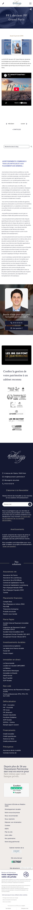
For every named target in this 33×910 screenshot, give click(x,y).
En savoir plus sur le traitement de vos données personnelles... (16, 518)
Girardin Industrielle (9, 715)
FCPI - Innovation (9, 705)
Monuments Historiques (11, 670)
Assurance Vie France (10, 575)
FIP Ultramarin (7, 712)
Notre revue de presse (12, 812)
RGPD (7, 829)
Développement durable (13, 809)
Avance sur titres (8, 739)
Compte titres (7, 601)
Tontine (5, 592)
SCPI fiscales (7, 680)
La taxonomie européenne (11, 646)
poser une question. (9, 546)
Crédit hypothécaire (9, 736)
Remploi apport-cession (11, 725)
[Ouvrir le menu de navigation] (30, 3)
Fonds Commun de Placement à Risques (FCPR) (16, 690)
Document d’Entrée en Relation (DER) (15, 805)
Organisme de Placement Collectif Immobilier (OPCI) (14, 628)
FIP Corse (6, 710)
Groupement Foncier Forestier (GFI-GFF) (16, 634)
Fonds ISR (6, 651)
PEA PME (6, 606)
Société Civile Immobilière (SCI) (13, 632)
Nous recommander (11, 816)
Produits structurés (9, 611)
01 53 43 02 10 (17, 323)
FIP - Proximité (8, 707)
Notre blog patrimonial (12, 841)
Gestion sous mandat (10, 614)
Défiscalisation (9, 701)
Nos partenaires (10, 838)
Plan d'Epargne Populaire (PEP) (13, 590)
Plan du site (8, 832)
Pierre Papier (8, 619)
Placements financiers (12, 598)
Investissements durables (14, 642)
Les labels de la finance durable (13, 648)
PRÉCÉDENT (11, 123)
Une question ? (18, 328)
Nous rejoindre (10, 819)
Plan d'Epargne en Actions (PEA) (14, 604)
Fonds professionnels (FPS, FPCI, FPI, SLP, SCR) (15, 695)
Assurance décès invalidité (12, 750)
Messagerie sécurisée (11, 480)
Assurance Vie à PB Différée (12, 580)
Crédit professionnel (9, 741)
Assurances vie (9, 572)
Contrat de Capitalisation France (13, 582)
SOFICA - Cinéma (9, 722)
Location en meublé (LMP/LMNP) (14, 666)
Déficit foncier (7, 675)
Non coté (7, 686)
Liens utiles (8, 835)
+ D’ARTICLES (16, 129)
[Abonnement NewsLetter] (30, 504)
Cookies (7, 825)
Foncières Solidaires (9, 717)
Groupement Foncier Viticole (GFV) (14, 637)
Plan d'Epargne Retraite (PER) (13, 587)
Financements (9, 730)
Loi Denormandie (8, 663)
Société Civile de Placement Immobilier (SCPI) (16, 624)
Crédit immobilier (8, 734)
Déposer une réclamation (13, 822)
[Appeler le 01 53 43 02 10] (3, 3)
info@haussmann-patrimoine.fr (14, 477)
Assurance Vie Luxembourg (12, 578)
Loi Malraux (7, 668)
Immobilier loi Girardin (10, 673)
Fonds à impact (8, 653)
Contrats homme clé (9, 753)
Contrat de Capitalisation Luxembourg (15, 585)
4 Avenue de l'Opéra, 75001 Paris (15, 473)
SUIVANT (23, 123)
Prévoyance (8, 747)
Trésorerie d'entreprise (10, 609)
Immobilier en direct (11, 660)
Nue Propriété (7, 678)
